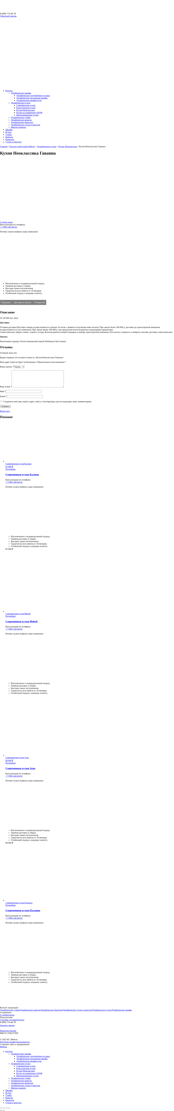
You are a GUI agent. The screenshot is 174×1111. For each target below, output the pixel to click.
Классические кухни (25, 108)
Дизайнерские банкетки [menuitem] (22, 1083)
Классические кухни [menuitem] (25, 1068)
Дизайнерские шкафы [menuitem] (21, 1054)
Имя (3, 391)
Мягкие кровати (18, 127)
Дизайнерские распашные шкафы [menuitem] (32, 1059)
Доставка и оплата (23, 302)
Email (3, 396)
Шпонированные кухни (27, 115)
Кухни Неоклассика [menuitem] (25, 1071)
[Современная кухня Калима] (15, 570)
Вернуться (5, 411)
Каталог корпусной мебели (22, 146)
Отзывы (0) (39, 302)
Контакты (9, 1015)
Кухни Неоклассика (25, 110)
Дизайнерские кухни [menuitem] (20, 1063)
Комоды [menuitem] (9, 1098)
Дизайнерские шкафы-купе (29, 100)
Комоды (9, 137)
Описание (6, 302)
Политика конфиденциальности (15, 1042)
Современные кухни (25, 105)
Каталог (9, 90)
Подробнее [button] (10, 469)
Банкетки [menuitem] (9, 1100)
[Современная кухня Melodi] (15, 714)
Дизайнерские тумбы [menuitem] (21, 1078)
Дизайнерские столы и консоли (25, 125)
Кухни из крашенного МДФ (29, 112)
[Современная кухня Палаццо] (15, 1003)
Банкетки (9, 139)
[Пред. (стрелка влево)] (1, 1110)
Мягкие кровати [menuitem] (18, 1088)
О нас (2, 1015)
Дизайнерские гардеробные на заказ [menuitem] (33, 1056)
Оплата (20, 1020)
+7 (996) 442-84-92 (8, 227)
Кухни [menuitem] (8, 1093)
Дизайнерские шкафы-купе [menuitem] (29, 1061)
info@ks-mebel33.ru (7, 1028)
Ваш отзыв (6, 386)
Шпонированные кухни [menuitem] (27, 1076)
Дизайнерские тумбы (21, 117)
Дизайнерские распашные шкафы (32, 98)
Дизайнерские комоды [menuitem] (21, 1081)
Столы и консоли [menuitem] (13, 1103)
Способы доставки (8, 1020)
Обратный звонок (8, 16)
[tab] (6, 302)
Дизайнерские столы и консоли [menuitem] (25, 1085)
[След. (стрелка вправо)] (4, 1110)
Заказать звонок (7, 1025)
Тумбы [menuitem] (8, 1095)
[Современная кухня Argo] (15, 859)
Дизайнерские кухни (20, 103)
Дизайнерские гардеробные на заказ (33, 95)
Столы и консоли (13, 142)
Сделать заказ (6, 222)
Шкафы (9, 130)
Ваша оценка (7, 367)
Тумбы (8, 134)
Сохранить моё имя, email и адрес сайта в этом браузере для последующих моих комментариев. (47, 401)
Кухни (8, 132)
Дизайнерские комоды (21, 120)
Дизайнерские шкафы (21, 93)
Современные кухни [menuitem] (25, 1066)
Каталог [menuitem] (9, 1051)
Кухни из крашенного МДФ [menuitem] (29, 1073)
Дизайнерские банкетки (22, 122)
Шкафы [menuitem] (9, 1090)
